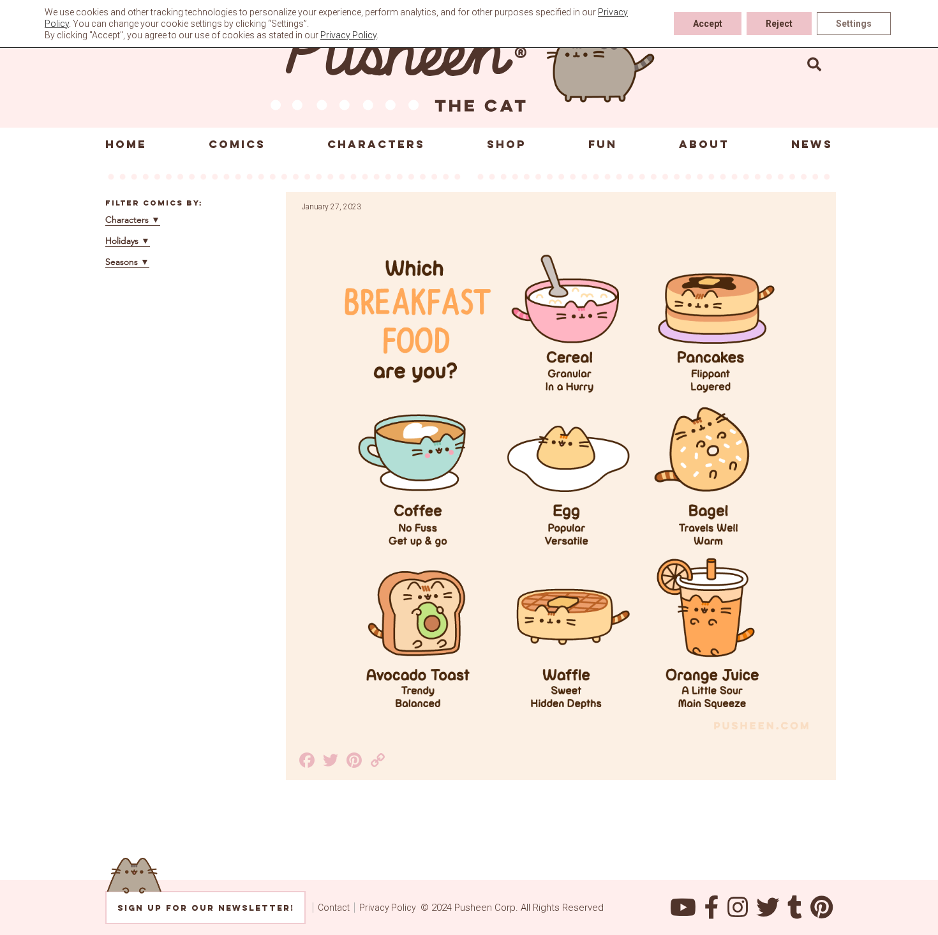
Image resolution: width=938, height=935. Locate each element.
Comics (237, 144)
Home (126, 144)
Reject (779, 24)
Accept (707, 24)
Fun (602, 144)
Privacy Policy (387, 907)
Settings (854, 24)
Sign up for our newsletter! (205, 908)
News (812, 144)
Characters (376, 144)
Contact (334, 907)
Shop (506, 144)
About (704, 144)
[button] (814, 64)
